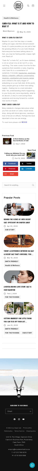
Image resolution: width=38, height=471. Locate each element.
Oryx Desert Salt (16, 428)
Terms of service (19, 431)
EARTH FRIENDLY (11, 261)
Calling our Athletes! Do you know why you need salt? (14, 154)
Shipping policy (31, 431)
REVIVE (24, 122)
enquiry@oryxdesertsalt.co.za (19, 449)
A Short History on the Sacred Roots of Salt (21, 140)
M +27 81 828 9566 (19, 455)
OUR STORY (9, 230)
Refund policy (8, 431)
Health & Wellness (12, 265)
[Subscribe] (30, 411)
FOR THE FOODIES (12, 297)
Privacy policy (27, 428)
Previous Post (8, 136)
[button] (4, 5)
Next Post (32, 150)
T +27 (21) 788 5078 (19, 452)
